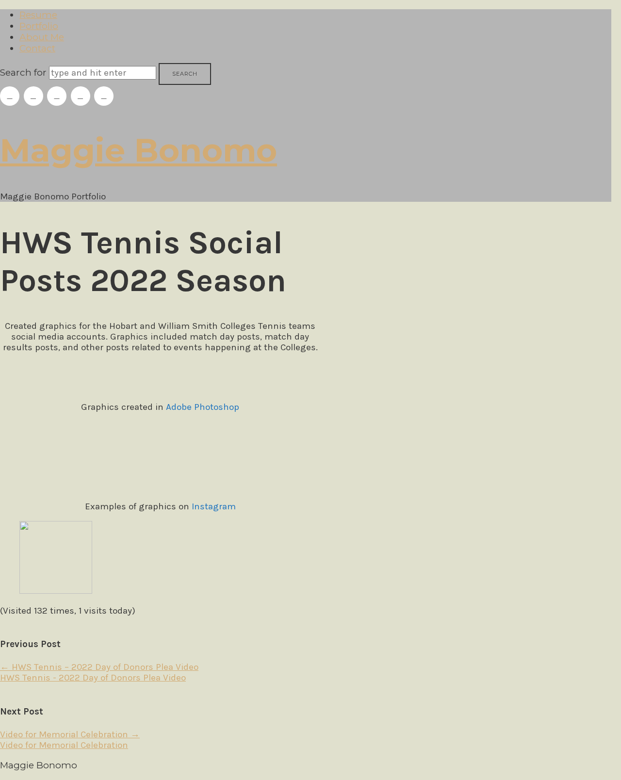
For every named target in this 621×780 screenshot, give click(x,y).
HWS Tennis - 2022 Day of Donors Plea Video (93, 677)
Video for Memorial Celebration (70, 734)
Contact (37, 48)
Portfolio (38, 26)
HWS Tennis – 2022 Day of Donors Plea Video (99, 667)
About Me (41, 37)
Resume (38, 14)
